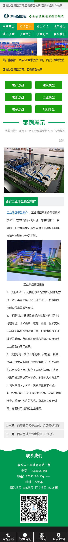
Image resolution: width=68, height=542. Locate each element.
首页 (21, 131)
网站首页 (8, 26)
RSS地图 (28, 487)
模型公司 (25, 26)
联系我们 (59, 34)
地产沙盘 (59, 26)
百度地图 (40, 487)
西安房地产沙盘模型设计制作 (35, 434)
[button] (32, 52)
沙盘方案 (42, 34)
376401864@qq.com (38, 476)
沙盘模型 (42, 26)
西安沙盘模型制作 (39, 131)
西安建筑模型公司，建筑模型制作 (38, 425)
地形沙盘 (8, 34)
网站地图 (15, 487)
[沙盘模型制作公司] (34, 16)
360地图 (53, 487)
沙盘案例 (25, 34)
